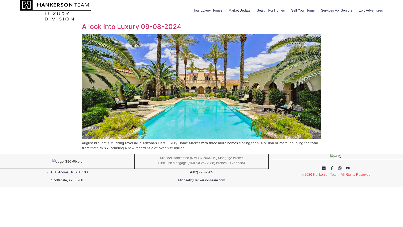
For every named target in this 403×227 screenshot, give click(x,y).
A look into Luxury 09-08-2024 (131, 26)
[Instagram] (340, 168)
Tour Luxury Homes (207, 10)
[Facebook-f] (332, 168)
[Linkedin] (324, 168)
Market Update (239, 10)
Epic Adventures (371, 10)
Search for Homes (271, 10)
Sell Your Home (303, 10)
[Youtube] (348, 168)
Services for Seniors (336, 10)
